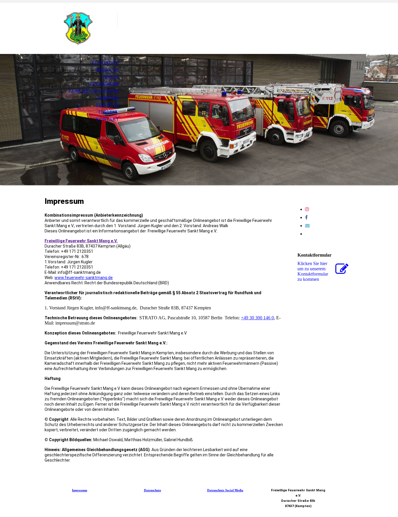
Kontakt (107, 119)
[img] (78, 28)
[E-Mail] (307, 225)
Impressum (79, 490)
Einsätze (107, 105)
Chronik (108, 98)
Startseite (105, 63)
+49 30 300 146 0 (257, 317)
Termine (108, 112)
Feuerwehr (104, 84)
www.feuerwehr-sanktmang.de (83, 277)
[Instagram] (307, 209)
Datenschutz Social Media (225, 490)
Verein (110, 77)
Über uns (107, 70)
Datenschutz (152, 490)
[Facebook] (306, 217)
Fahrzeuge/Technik (93, 91)
